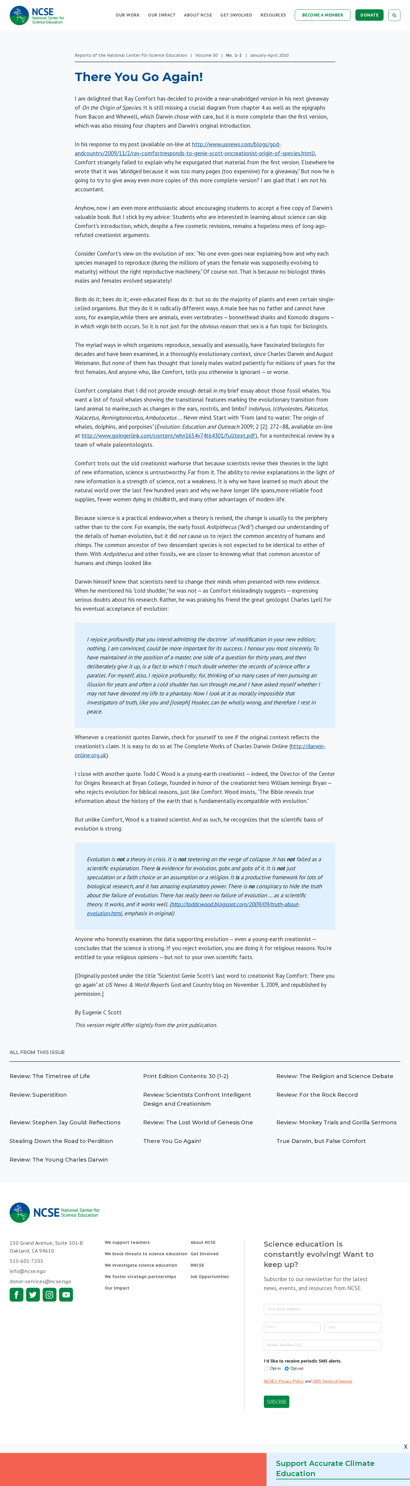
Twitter (33, 1295)
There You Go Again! (172, 1141)
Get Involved (236, 15)
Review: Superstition (38, 1095)
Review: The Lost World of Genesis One (198, 1122)
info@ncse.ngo (28, 1271)
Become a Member (322, 15)
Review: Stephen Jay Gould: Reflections (65, 1122)
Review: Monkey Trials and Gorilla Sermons (336, 1122)
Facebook (16, 1295)
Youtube (66, 1295)
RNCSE (197, 1265)
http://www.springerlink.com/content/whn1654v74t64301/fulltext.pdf (168, 435)
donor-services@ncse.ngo (40, 1281)
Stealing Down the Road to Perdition (61, 1141)
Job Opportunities (210, 1276)
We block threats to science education (146, 1254)
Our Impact (162, 15)
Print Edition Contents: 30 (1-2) (185, 1076)
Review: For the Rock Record (317, 1095)
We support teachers (127, 1242)
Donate (369, 15)
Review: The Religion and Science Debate (334, 1076)
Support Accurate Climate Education (325, 1468)
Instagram (49, 1295)
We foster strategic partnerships (140, 1276)
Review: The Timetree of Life (50, 1076)
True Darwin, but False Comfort (321, 1141)
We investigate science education (141, 1265)
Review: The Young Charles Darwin (59, 1159)
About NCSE (198, 15)
